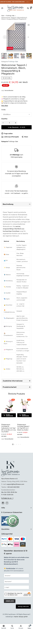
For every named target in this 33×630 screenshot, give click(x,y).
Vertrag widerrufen (23, 606)
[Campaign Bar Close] (31, 2)
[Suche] (28, 8)
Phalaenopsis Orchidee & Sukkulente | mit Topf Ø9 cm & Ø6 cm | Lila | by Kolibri (8, 428)
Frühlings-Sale (10, 15)
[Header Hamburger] (2, 8)
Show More (4, 105)
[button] (28, 37)
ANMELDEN (10, 601)
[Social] (2, 503)
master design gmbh (21, 616)
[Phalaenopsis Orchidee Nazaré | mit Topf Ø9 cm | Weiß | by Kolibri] (24, 405)
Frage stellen (8, 133)
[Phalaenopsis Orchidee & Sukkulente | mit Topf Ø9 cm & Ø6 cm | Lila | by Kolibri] (8, 405)
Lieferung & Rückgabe (11, 137)
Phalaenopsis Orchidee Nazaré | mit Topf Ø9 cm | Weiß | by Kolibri (23, 427)
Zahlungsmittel (6, 534)
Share (26, 137)
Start (2, 15)
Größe (3, 110)
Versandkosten (8, 90)
